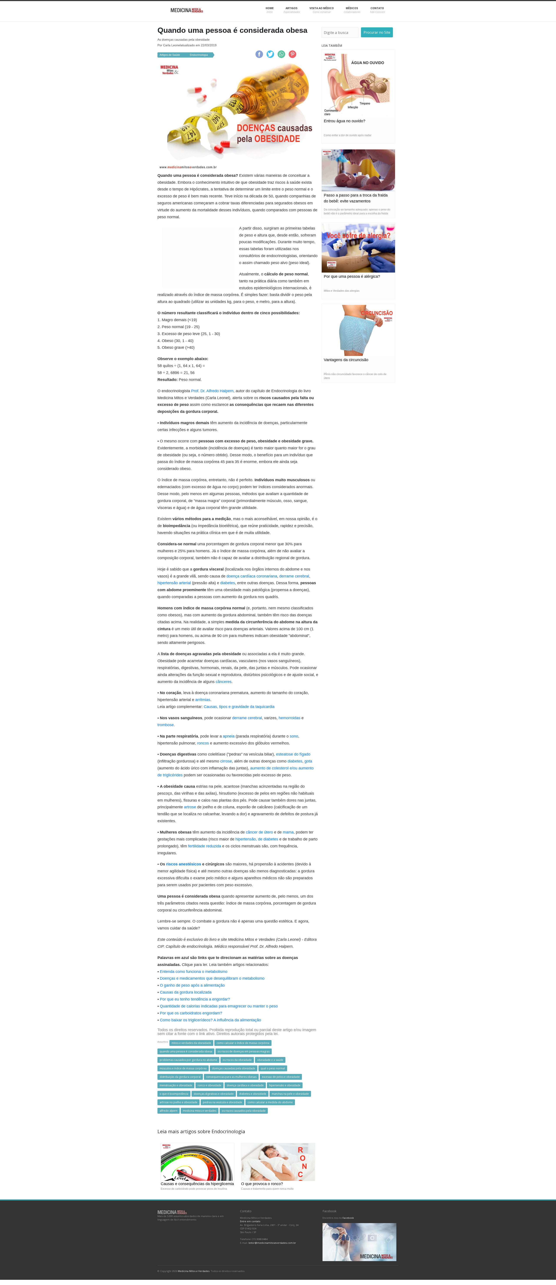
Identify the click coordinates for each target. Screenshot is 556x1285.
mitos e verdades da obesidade (191, 1043)
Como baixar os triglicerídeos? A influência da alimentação (210, 1020)
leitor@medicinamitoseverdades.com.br (272, 1242)
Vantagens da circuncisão (346, 360)
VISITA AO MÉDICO (321, 9)
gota (308, 761)
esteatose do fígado (293, 754)
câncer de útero (259, 832)
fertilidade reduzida (204, 846)
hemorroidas (289, 718)
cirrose (226, 761)
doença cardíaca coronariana (252, 576)
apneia (229, 736)
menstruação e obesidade (176, 1085)
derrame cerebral (294, 576)
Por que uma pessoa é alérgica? (352, 276)
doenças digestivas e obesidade (214, 1094)
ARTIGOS (291, 9)
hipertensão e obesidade (284, 1085)
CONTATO (377, 9)
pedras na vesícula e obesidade (222, 1102)
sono (294, 736)
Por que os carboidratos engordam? (191, 1013)
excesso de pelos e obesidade (281, 1077)
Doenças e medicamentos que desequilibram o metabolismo (212, 978)
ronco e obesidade (209, 1085)
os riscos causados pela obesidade (244, 1111)
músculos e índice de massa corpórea (183, 1068)
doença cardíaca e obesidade (245, 1085)
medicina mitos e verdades (199, 1111)
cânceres (224, 682)
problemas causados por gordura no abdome (188, 1060)
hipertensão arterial (174, 583)
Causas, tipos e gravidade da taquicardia (239, 707)
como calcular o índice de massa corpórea (243, 1043)
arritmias (202, 700)
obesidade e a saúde (270, 1060)
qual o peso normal (273, 1068)
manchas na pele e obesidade (290, 1094)
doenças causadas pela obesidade (233, 1068)
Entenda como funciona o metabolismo (193, 971)
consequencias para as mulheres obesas (231, 1077)
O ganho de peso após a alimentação (192, 985)
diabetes (227, 583)
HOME (270, 9)
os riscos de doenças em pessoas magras (244, 1051)
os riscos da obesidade (237, 1060)
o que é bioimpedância (174, 1094)
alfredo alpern (168, 1111)
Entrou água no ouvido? (344, 121)
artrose (190, 807)
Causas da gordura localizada (186, 992)
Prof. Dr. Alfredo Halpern (212, 391)
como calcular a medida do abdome (270, 1102)
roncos (203, 743)
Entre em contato (250, 1221)
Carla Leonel (172, 45)
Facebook (348, 1217)
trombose (165, 725)
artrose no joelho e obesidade (178, 1102)
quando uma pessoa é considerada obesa (186, 1051)
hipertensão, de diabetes (256, 839)
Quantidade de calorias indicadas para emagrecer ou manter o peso (219, 1006)
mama (288, 832)
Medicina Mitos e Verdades (193, 1271)
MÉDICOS (352, 9)
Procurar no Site (377, 32)
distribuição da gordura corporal (180, 1077)
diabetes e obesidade (252, 1094)
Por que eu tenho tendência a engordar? (195, 999)
